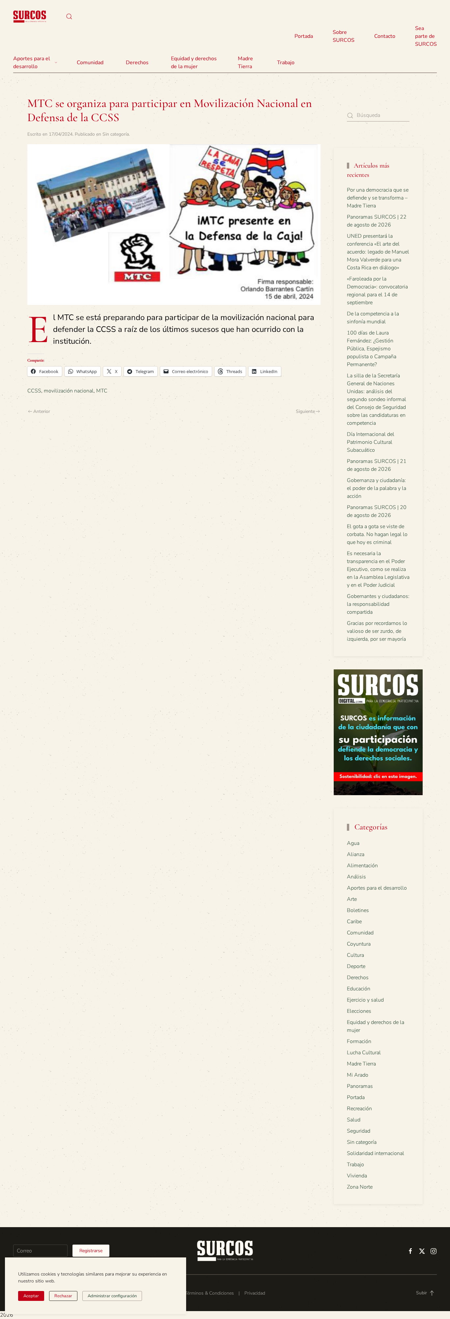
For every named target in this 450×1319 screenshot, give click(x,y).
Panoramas (360, 1086)
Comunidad (360, 932)
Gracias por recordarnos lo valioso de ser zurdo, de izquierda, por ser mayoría (377, 631)
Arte (352, 899)
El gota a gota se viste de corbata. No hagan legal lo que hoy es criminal (377, 534)
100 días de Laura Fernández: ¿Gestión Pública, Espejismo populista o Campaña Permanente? (371, 348)
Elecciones (359, 1011)
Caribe (354, 921)
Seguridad (358, 1131)
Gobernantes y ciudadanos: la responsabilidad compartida (378, 604)
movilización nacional (69, 390)
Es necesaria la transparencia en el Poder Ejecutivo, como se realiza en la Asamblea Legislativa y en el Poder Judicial (378, 569)
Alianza (355, 854)
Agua (353, 843)
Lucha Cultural (364, 1052)
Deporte (356, 966)
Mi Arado (357, 1075)
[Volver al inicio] (29, 16)
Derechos (358, 977)
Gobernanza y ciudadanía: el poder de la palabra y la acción (376, 488)
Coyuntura (359, 944)
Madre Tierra (245, 62)
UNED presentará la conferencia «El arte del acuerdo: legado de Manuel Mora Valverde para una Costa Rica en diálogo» (378, 251)
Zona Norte (360, 1187)
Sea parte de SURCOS (426, 36)
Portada (304, 36)
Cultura (355, 955)
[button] (69, 16)
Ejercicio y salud (365, 1000)
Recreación (359, 1108)
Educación (358, 988)
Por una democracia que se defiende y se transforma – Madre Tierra (377, 197)
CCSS (34, 390)
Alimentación (362, 865)
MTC (101, 390)
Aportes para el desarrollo (377, 888)
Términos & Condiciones (209, 1293)
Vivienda (357, 1175)
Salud (353, 1119)
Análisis (356, 876)
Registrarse (90, 1251)
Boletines (358, 910)
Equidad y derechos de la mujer (194, 62)
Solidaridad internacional (375, 1153)
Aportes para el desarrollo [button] (31, 62)
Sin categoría (115, 134)
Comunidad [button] (90, 62)
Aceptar (31, 1296)
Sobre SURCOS (343, 36)
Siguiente (305, 411)
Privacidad (254, 1293)
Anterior (41, 411)
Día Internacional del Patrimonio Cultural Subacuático (370, 442)
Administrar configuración (112, 1296)
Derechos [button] (137, 62)
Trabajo (286, 62)
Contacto (384, 36)
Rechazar (63, 1296)
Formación (359, 1041)
